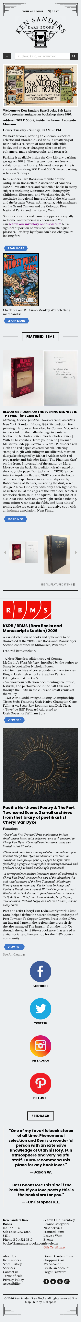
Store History (12, 1264)
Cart (55, 11)
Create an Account (56, 1268)
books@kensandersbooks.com (24, 1243)
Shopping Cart (53, 1260)
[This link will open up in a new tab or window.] (40, 611)
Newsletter (51, 1243)
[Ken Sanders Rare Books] (40, 32)
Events (48, 1239)
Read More (16, 248)
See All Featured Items (56, 584)
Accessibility (12, 1283)
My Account (52, 1264)
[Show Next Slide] (76, 554)
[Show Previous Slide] (5, 554)
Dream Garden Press (58, 1256)
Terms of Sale (12, 1276)
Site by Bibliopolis (44, 1301)
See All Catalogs (14, 954)
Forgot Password (54, 1272)
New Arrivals (52, 1228)
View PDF (15, 720)
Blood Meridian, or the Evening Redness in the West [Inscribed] (40, 414)
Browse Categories (56, 1224)
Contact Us (10, 1272)
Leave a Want (52, 1235)
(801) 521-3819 (22, 1239)
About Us (9, 1256)
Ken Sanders (12, 1260)
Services (9, 1268)
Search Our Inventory (59, 1220)
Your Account (32, 11)
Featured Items (53, 1232)
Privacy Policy (13, 1279)
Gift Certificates (54, 1247)
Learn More (16, 321)
